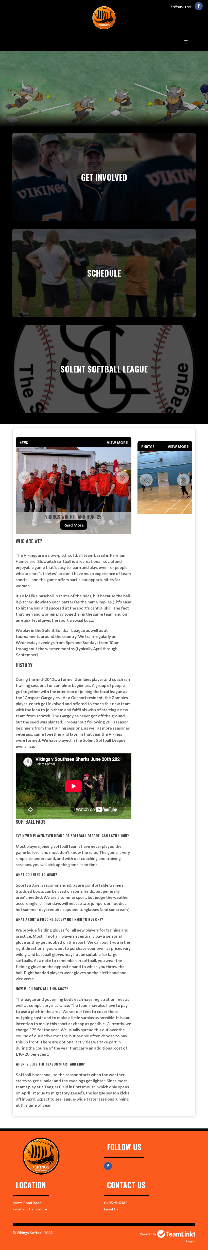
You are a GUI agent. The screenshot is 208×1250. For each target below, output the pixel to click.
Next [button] (122, 477)
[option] (73, 490)
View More (117, 442)
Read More (73, 524)
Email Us (111, 1209)
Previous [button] (24, 477)
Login (190, 1241)
